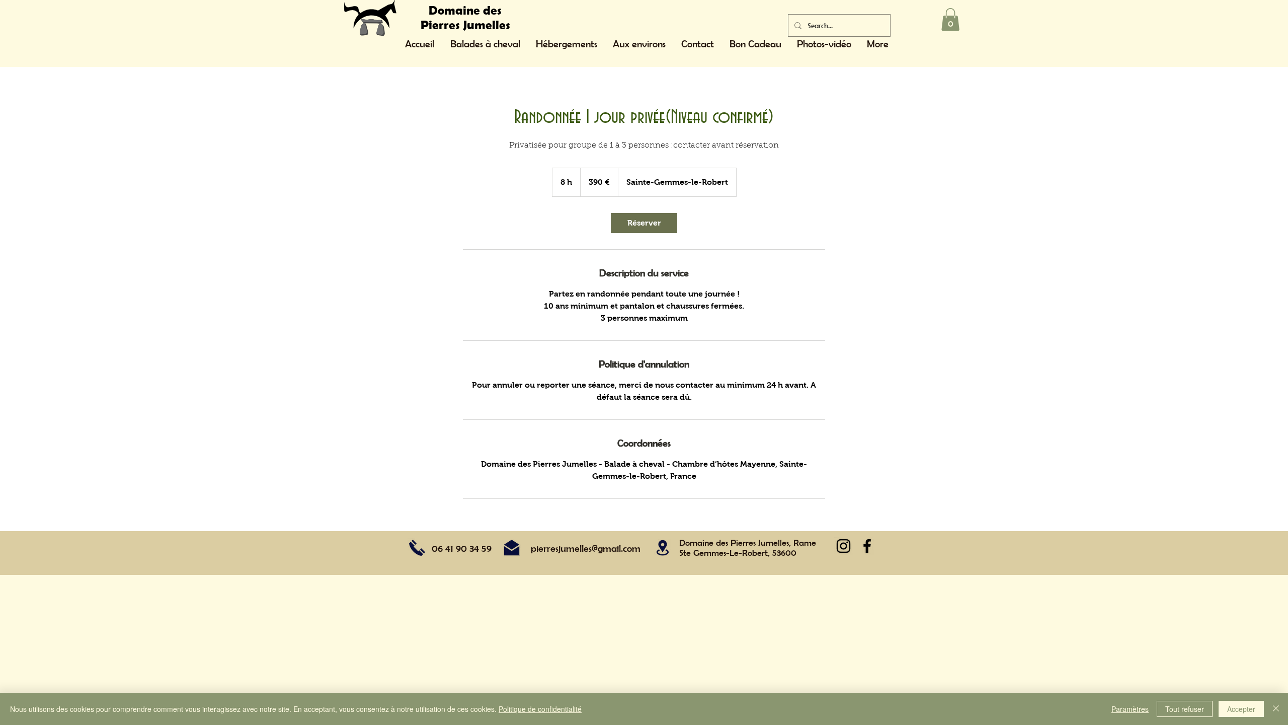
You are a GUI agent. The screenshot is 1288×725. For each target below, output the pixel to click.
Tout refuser (1184, 709)
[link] (644, 223)
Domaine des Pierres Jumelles (465, 17)
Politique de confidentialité (540, 709)
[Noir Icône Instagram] (843, 546)
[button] (950, 19)
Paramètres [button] (1130, 709)
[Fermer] (1276, 709)
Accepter (1241, 709)
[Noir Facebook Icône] (867, 546)
